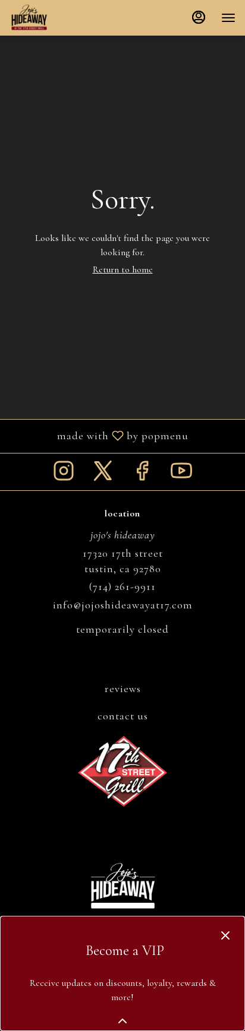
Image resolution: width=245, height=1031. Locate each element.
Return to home (123, 269)
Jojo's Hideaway (122, 886)
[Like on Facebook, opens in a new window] (142, 474)
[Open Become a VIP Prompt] (122, 1021)
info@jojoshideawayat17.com (123, 604)
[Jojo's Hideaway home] (63, 18)
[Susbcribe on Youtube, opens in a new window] (181, 474)
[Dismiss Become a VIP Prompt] (225, 935)
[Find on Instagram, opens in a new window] (63, 474)
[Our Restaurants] (122, 769)
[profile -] (198, 17)
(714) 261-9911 (122, 586)
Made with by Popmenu (99, 435)
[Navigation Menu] (228, 18)
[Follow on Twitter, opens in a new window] (103, 474)
